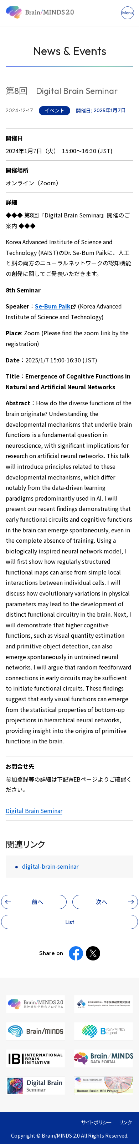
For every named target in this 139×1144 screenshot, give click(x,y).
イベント (55, 110)
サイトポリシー (96, 1122)
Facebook (76, 953)
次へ (101, 901)
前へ (37, 901)
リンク (125, 1122)
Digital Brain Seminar (34, 810)
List (69, 921)
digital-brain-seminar (50, 866)
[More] (127, 13)
